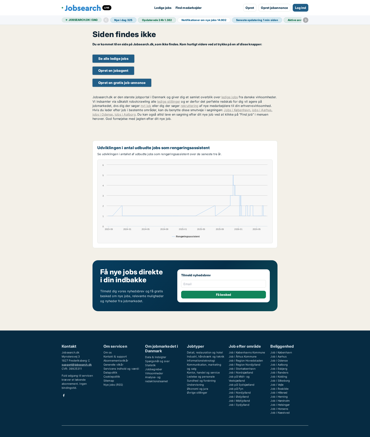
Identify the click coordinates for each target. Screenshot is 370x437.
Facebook (64, 395)
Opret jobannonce (274, 8)
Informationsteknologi (201, 360)
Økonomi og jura (197, 388)
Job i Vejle (276, 384)
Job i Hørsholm (280, 400)
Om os (107, 352)
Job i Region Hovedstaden (246, 360)
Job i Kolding (278, 376)
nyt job (146, 106)
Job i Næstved (280, 412)
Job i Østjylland (239, 396)
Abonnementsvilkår (115, 360)
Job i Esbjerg (278, 368)
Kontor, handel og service (203, 372)
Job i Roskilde (279, 388)
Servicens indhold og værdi (121, 368)
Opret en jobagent (113, 70)
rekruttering (189, 106)
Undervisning (195, 384)
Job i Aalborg (279, 364)
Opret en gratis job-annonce (121, 83)
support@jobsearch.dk (77, 364)
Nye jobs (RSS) (113, 384)
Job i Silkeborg (280, 380)
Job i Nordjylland (240, 392)
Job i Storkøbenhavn (242, 368)
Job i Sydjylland (239, 404)
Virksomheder (154, 373)
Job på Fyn (236, 388)
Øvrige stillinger (197, 392)
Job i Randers (279, 372)
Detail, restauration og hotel (205, 352)
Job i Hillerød (278, 392)
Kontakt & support (115, 356)
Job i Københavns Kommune (247, 352)
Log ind (300, 8)
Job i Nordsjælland (241, 372)
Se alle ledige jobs (113, 59)
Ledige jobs (163, 8)
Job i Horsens (279, 408)
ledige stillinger (168, 101)
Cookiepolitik (111, 376)
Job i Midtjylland (239, 400)
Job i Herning (279, 396)
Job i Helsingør (280, 404)
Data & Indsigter (155, 357)
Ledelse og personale (201, 376)
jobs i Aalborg (125, 114)
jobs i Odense (102, 114)
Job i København (281, 352)
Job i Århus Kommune (243, 356)
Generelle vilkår (113, 364)
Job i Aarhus (278, 356)
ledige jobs (229, 97)
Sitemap (108, 380)
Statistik (150, 365)
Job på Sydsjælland (242, 384)
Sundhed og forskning (201, 380)
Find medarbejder (189, 8)
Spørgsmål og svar (157, 361)
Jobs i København (237, 110)
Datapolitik (110, 372)
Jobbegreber (153, 369)
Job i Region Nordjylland (245, 364)
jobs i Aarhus (262, 110)
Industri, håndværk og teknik (206, 356)
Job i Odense (279, 360)
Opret (250, 8)
